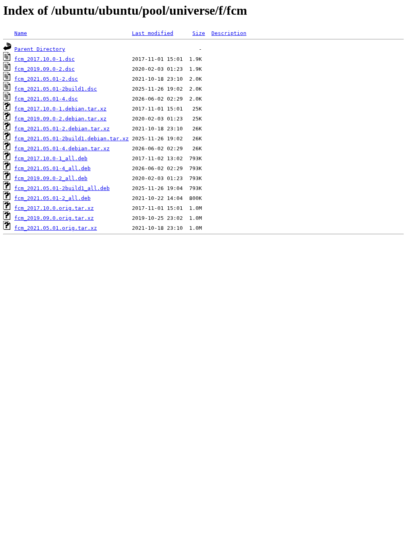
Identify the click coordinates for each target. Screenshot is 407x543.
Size (198, 33)
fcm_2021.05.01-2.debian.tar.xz (62, 129)
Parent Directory (39, 49)
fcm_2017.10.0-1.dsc (44, 59)
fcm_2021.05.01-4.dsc (46, 99)
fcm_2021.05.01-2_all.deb (52, 198)
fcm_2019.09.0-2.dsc (44, 69)
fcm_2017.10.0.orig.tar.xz (54, 208)
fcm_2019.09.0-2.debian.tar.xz (60, 119)
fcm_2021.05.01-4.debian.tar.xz (62, 148)
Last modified (152, 33)
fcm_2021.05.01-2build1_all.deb (62, 188)
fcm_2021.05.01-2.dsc (46, 79)
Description (228, 33)
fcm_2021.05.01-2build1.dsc (55, 89)
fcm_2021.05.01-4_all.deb (52, 168)
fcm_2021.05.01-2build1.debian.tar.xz (71, 139)
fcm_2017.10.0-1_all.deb (50, 158)
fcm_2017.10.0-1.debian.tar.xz (60, 109)
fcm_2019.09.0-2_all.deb (50, 178)
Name (20, 33)
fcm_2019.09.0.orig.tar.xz (54, 218)
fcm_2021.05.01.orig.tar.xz (55, 228)
